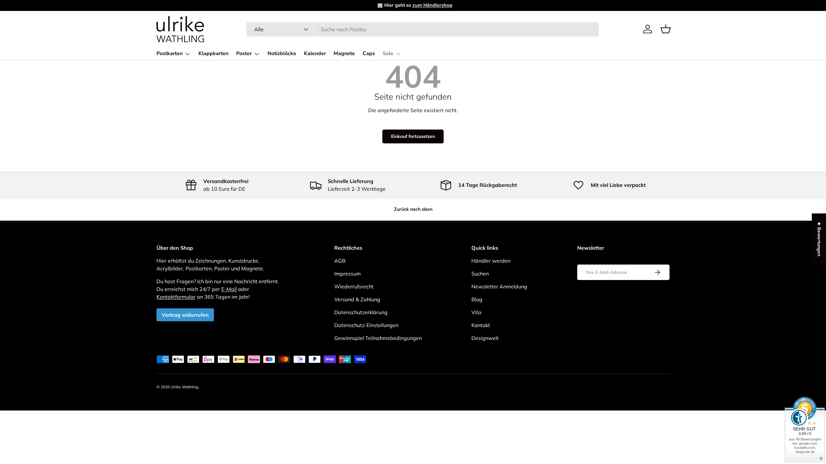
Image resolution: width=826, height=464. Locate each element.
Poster (244, 53)
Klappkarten (213, 53)
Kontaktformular (176, 297)
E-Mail (229, 289)
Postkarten (169, 53)
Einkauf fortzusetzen (413, 136)
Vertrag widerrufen (185, 315)
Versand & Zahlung (357, 299)
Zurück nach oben (413, 209)
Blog (476, 299)
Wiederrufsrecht (354, 286)
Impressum (347, 273)
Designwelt (485, 338)
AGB (340, 260)
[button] (666, 29)
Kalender (315, 53)
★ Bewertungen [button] (819, 239)
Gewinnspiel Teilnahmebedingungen (378, 338)
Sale (388, 53)
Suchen (480, 273)
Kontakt (480, 325)
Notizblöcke (281, 53)
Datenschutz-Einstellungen (366, 325)
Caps (369, 53)
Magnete (344, 53)
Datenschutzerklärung (361, 312)
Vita (476, 312)
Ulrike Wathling (184, 386)
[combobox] (423, 29)
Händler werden (490, 260)
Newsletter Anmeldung (499, 286)
